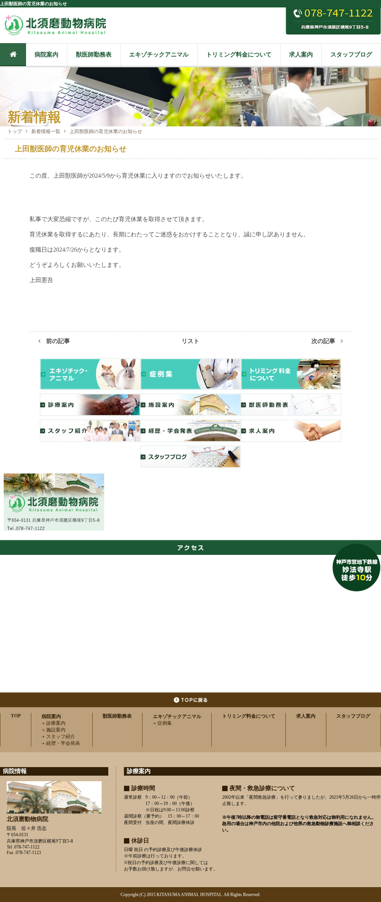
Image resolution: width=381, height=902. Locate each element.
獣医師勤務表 (94, 54)
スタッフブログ (351, 54)
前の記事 (58, 341)
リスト (190, 341)
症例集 (164, 723)
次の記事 (323, 341)
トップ (14, 131)
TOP (16, 715)
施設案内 (55, 730)
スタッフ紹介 (60, 736)
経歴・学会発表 (63, 743)
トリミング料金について (239, 54)
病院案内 (46, 54)
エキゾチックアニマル (159, 54)
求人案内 (301, 54)
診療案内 (55, 723)
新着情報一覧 (45, 131)
